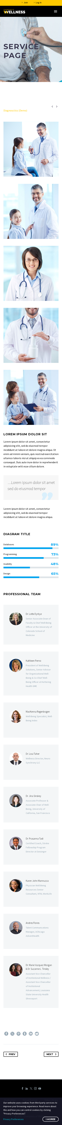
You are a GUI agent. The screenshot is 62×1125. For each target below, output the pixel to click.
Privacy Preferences (13, 1119)
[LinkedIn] (31, 1034)
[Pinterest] (19, 1034)
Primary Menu (56, 11)
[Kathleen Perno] (31, 673)
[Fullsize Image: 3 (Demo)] (31, 397)
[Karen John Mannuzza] (31, 889)
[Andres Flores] (31, 931)
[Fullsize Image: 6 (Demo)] (31, 211)
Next (49, 1054)
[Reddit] (37, 1034)
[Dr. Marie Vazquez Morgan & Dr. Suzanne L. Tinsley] (31, 982)
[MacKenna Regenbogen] (31, 720)
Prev (12, 1054)
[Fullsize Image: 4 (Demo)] (31, 335)
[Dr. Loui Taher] (31, 762)
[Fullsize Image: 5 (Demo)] (31, 273)
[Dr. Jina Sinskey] (31, 804)
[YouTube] (39, 1088)
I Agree (50, 1119)
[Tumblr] (25, 1034)
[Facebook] (6, 1034)
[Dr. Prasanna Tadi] (31, 847)
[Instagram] (35, 1088)
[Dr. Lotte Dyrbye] (31, 624)
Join (26, 2)
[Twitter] (12, 1034)
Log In (38, 2)
